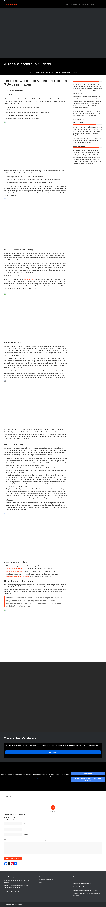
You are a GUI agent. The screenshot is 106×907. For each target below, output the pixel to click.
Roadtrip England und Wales (87, 880)
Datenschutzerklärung (11, 891)
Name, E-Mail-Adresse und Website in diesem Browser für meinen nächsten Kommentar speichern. (28, 840)
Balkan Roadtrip (86, 883)
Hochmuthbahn (29, 279)
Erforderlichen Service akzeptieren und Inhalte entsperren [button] (88, 779)
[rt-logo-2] (10, 4)
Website (26, 834)
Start (40, 882)
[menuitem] (67, 4)
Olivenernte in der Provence (89, 890)
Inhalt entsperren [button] (53, 752)
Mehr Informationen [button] (35, 778)
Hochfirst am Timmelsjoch (14, 571)
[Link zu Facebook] (100, 4)
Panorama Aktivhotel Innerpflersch (17, 577)
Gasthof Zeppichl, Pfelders (15, 568)
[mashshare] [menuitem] (74, 72)
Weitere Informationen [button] (53, 756)
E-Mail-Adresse (28, 829)
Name (26, 823)
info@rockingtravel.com (12, 887)
